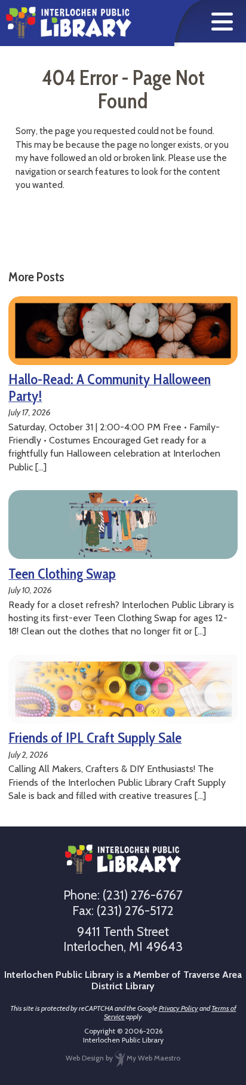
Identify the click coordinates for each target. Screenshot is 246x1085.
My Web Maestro (152, 1057)
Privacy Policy (178, 1008)
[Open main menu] (222, 21)
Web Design (85, 1057)
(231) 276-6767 (143, 895)
